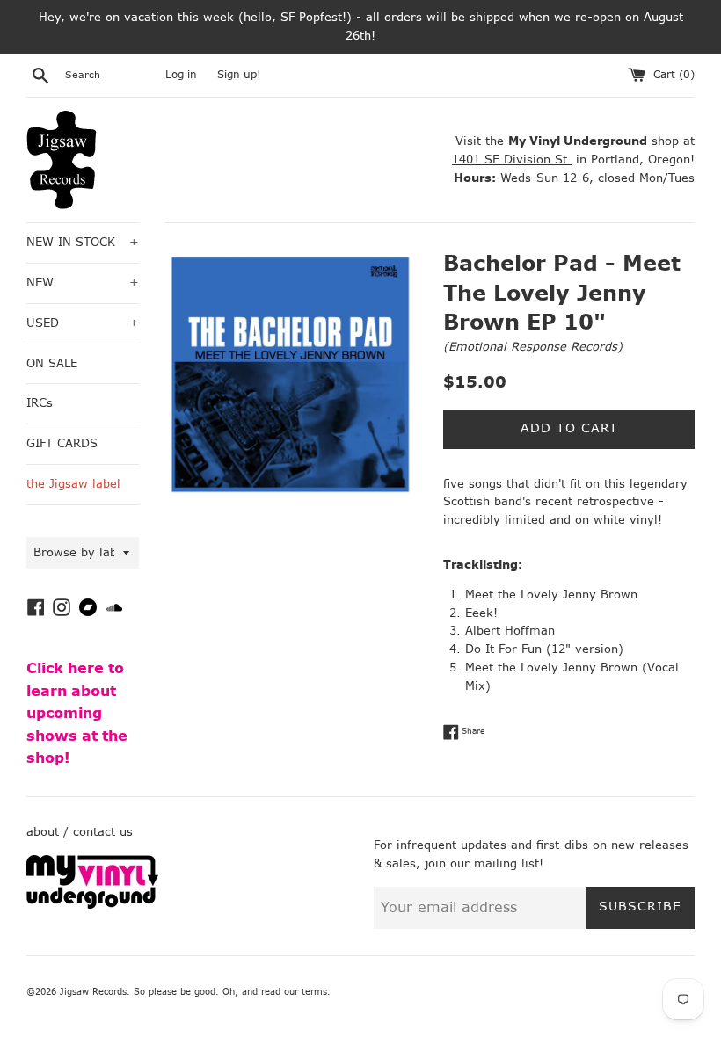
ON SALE (51, 363)
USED (82, 322)
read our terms (294, 991)
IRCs (39, 402)
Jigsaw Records (93, 991)
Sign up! (239, 75)
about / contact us (79, 831)
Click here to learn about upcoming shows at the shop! (76, 713)
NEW (82, 282)
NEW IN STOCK (82, 242)
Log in (181, 75)
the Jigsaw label (73, 483)
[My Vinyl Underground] (92, 904)
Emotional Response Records (532, 346)
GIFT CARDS (62, 443)
